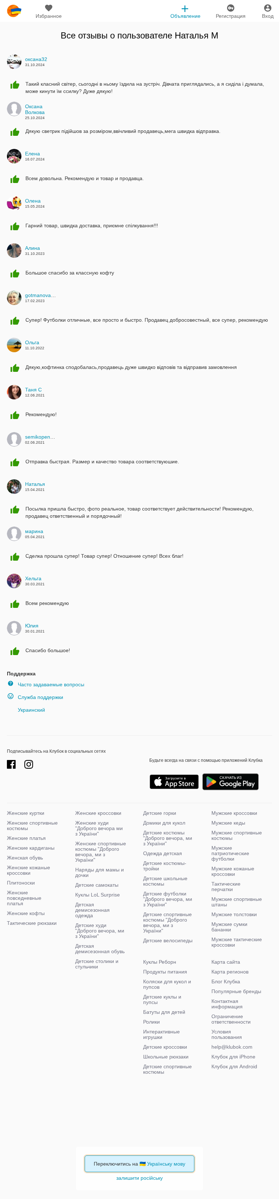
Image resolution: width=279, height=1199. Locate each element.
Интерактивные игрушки (161, 1034)
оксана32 (36, 59)
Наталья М (196, 35)
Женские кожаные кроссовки (28, 870)
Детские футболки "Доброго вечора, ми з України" (167, 899)
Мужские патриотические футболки (230, 853)
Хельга (33, 578)
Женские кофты (26, 913)
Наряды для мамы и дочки (99, 872)
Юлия (32, 626)
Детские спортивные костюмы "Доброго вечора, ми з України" (167, 922)
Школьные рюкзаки (166, 1057)
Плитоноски (21, 883)
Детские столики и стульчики (96, 964)
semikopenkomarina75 (51, 437)
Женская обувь (25, 858)
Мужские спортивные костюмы (236, 835)
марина (34, 531)
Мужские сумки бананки (229, 926)
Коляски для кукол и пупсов (167, 984)
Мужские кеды (228, 823)
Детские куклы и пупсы (162, 999)
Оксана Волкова (35, 109)
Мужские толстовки (234, 914)
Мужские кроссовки (234, 813)
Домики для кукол (164, 823)
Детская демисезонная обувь (100, 948)
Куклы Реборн (159, 962)
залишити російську (139, 1178)
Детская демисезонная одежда (92, 910)
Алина (32, 248)
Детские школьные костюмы (165, 881)
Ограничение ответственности (231, 1019)
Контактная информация (227, 1003)
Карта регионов (229, 972)
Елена (32, 154)
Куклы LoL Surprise (97, 895)
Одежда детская (162, 853)
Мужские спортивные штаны (236, 901)
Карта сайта (225, 962)
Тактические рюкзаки (32, 923)
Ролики (151, 1022)
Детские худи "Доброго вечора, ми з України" (99, 930)
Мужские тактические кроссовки (236, 942)
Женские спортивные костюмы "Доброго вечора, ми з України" (100, 852)
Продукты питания (165, 972)
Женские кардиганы (30, 848)
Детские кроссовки (165, 1047)
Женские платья (26, 838)
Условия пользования (226, 1034)
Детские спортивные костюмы (167, 1069)
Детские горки (159, 813)
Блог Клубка (225, 981)
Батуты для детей (164, 1012)
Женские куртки (25, 813)
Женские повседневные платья (24, 898)
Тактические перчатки (225, 886)
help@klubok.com (231, 1047)
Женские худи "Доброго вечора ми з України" (99, 828)
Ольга (32, 342)
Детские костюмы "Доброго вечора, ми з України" (167, 838)
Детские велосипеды (168, 940)
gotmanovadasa (43, 295)
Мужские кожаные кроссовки (232, 871)
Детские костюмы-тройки (164, 865)
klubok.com (14, 11)
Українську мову (166, 1164)
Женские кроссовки (98, 813)
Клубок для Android (234, 1066)
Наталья (35, 484)
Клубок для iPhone (233, 1057)
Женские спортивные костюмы (32, 825)
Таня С (33, 390)
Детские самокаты (96, 885)
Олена (33, 201)
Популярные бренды (236, 991)
